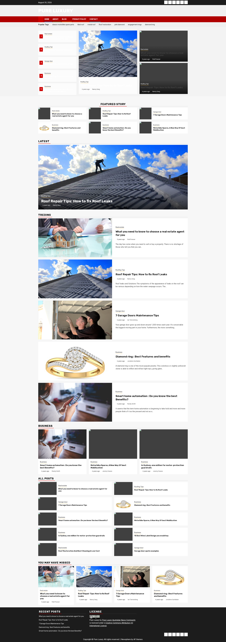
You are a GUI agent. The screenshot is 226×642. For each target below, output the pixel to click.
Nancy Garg (96, 89)
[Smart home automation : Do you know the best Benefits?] (95, 127)
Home (46, 19)
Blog (64, 19)
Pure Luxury (55, 11)
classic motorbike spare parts (63, 24)
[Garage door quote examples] (123, 549)
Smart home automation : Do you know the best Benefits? (59, 90)
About (56, 19)
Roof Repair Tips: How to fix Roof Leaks (106, 85)
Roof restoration (105, 24)
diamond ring (150, 24)
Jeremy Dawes (107, 471)
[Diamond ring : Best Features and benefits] (44, 127)
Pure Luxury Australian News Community (118, 620)
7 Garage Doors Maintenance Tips (59, 64)
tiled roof (80, 24)
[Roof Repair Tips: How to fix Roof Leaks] (108, 54)
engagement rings (135, 24)
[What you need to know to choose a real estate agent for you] (44, 113)
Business (48, 73)
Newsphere (126, 639)
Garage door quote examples (146, 551)
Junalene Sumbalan (133, 361)
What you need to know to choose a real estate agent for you (59, 38)
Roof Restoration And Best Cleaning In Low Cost (79, 551)
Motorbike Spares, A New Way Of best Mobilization (155, 520)
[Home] (41, 19)
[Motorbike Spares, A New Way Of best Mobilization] (145, 127)
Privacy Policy (79, 19)
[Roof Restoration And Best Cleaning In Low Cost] (47, 549)
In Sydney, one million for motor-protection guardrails (81, 536)
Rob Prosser (156, 59)
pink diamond (120, 24)
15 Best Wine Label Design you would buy (151, 536)
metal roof (91, 24)
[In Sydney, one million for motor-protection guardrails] (163, 444)
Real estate (48, 34)
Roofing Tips (49, 47)
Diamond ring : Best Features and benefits (143, 356)
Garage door (49, 61)
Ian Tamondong (132, 320)
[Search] (186, 19)
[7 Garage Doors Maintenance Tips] (145, 113)
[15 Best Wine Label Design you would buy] (123, 534)
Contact (94, 19)
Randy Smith (131, 404)
